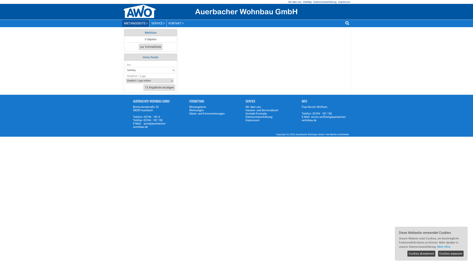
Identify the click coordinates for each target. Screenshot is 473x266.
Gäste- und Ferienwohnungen (207, 113)
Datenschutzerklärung (324, 2)
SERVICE (157, 23)
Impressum (344, 2)
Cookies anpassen (450, 253)
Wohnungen (196, 110)
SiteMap (307, 2)
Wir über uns (294, 2)
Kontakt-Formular (256, 113)
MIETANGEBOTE (135, 23)
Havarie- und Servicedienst (262, 110)
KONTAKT (175, 23)
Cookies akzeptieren (421, 253)
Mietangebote (197, 107)
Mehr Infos (443, 246)
